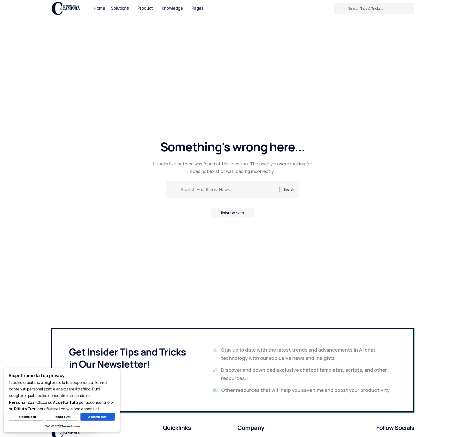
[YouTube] (328, 8)
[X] (322, 8)
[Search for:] (228, 189)
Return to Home (232, 212)
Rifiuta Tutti (62, 417)
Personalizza (26, 417)
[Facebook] (315, 8)
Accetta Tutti (97, 417)
